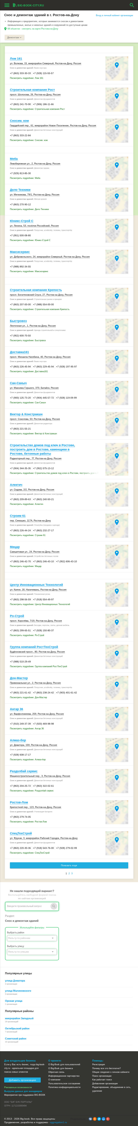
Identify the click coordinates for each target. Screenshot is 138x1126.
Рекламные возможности (18, 1087)
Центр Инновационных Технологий (36, 584)
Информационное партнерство (63, 1076)
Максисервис (20, 252)
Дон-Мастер (19, 678)
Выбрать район (15, 932)
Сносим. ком (19, 120)
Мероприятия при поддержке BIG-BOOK (24, 1095)
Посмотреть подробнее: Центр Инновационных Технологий (40, 604)
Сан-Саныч (18, 383)
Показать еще (69, 865)
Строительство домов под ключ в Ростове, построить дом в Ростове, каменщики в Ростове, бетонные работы (42, 449)
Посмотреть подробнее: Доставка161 (29, 371)
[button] (90, 1119)
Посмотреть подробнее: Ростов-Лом (28, 821)
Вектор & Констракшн (26, 414)
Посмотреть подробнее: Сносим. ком (29, 140)
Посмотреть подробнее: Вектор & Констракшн (33, 433)
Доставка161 (19, 352)
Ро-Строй (17, 616)
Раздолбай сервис (24, 771)
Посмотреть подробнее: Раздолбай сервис (32, 790)
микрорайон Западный (19, 1018)
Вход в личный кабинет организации (114, 15)
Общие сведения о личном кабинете (110, 1072)
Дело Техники (20, 189)
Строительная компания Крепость (36, 290)
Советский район (15, 1038)
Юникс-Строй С (21, 221)
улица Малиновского (18, 990)
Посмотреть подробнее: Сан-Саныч (28, 402)
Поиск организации (101, 1076)
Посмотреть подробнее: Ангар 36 (27, 728)
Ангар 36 (16, 709)
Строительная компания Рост (32, 89)
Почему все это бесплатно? (106, 1068)
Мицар (15, 547)
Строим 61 (18, 515)
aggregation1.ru (58, 1122)
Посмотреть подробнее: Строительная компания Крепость (40, 309)
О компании (54, 1079)
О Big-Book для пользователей (64, 1064)
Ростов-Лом (19, 802)
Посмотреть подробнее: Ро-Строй (27, 635)
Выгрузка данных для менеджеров (23, 1091)
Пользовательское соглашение (64, 1083)
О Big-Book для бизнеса (60, 1068)
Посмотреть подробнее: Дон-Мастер (28, 697)
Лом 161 (16, 58)
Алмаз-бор (18, 740)
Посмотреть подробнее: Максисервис (29, 271)
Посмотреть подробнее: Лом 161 (26, 78)
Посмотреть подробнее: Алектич (26, 504)
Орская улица (13, 1000)
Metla (14, 158)
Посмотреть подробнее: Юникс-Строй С (30, 240)
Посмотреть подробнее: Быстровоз (28, 340)
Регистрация (98, 1064)
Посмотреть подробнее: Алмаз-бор (28, 759)
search (132, 5)
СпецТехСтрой (21, 833)
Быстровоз (18, 321)
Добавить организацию (22, 1080)
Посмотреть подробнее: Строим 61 (27, 535)
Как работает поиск (102, 1079)
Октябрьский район (17, 1028)
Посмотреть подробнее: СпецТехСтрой (29, 853)
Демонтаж (13, 37)
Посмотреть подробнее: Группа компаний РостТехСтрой (38, 666)
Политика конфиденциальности (64, 1087)
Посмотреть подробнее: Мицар (25, 566)
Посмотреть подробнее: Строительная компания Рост (37, 109)
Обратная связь (56, 1072)
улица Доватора (15, 980)
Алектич (16, 484)
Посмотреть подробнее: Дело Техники (29, 209)
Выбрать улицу (15, 946)
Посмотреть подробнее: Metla (25, 178)
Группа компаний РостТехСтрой (34, 647)
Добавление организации (105, 1083)
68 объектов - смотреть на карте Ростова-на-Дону (33, 28)
